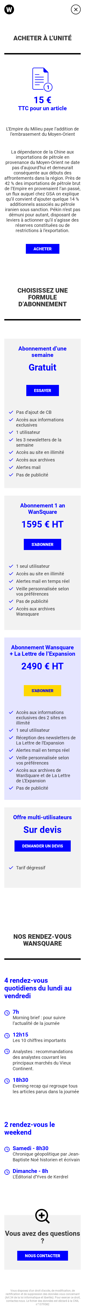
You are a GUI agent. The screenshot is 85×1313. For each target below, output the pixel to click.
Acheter (43, 248)
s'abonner (42, 544)
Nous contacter (42, 1255)
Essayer (42, 390)
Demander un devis (42, 846)
